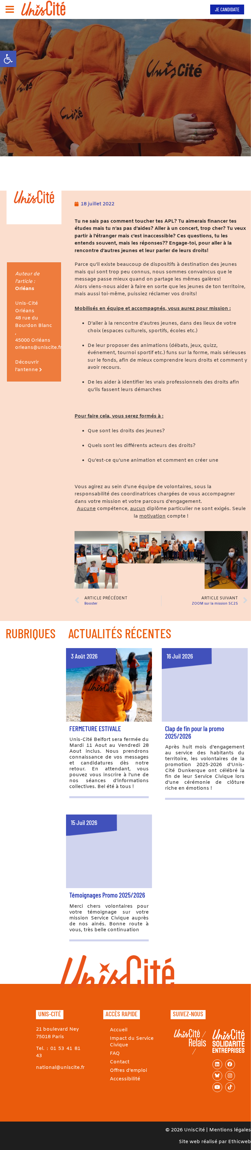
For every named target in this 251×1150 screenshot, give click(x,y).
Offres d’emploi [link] (128, 1070)
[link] (8, 59)
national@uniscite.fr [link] (60, 1067)
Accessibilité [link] (125, 1079)
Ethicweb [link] (239, 1142)
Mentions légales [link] (230, 1130)
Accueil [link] (118, 1030)
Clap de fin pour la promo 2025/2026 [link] (194, 732)
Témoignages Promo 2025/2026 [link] (107, 895)
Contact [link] (119, 1062)
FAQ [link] (115, 1053)
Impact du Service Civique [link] (132, 1041)
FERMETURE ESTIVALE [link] (95, 728)
